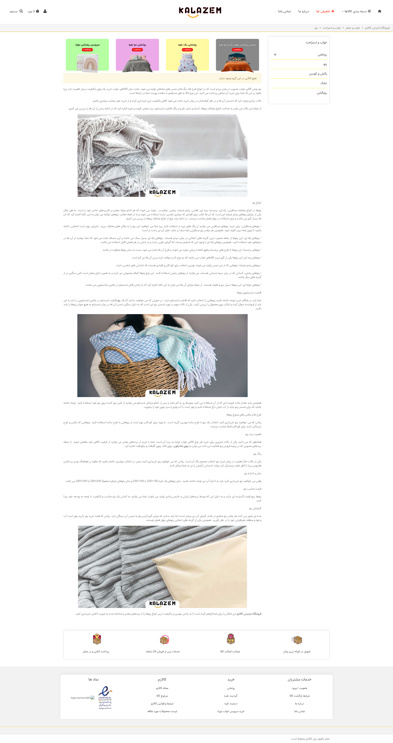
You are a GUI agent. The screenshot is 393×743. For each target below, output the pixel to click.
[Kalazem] (196, 11)
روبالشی (322, 92)
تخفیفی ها (323, 11)
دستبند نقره (230, 703)
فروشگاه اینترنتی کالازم (249, 613)
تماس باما (284, 11)
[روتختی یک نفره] (187, 55)
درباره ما (303, 11)
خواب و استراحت (316, 42)
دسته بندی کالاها (356, 11)
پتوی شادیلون (181, 446)
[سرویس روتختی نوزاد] (87, 55)
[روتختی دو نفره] (137, 55)
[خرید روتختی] (237, 55)
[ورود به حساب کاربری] (45, 11)
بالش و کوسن (318, 73)
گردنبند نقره (230, 695)
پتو (325, 64)
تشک (323, 83)
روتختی (322, 54)
